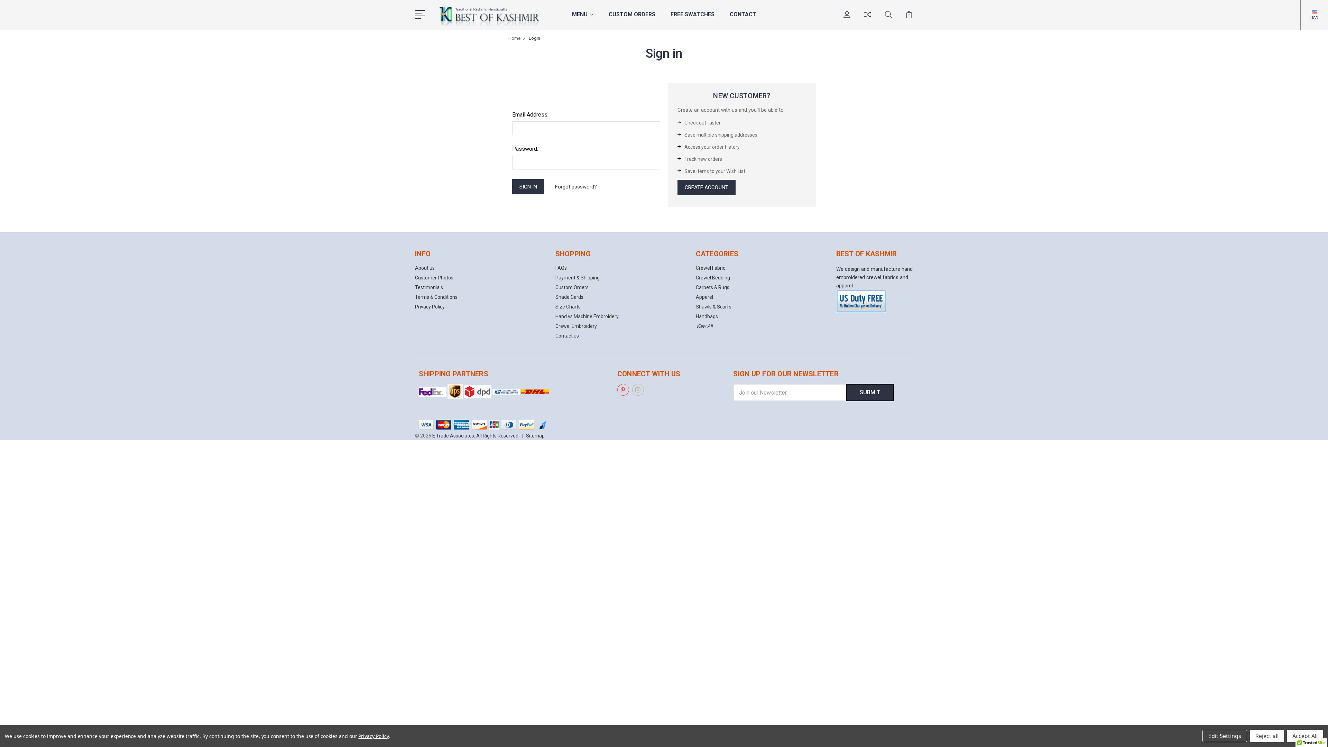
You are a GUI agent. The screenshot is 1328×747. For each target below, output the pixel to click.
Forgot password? (576, 187)
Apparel (704, 297)
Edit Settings (1224, 736)
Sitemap (535, 436)
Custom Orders (632, 14)
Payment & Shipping (577, 277)
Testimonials (429, 287)
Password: (525, 149)
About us (425, 268)
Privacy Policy (430, 307)
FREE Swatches (692, 14)
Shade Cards (569, 297)
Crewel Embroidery (576, 326)
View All (704, 326)
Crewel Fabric (710, 268)
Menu (580, 14)
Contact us (567, 336)
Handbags (707, 316)
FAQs (561, 268)
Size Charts (568, 307)
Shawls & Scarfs (713, 307)
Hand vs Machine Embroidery (587, 316)
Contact (743, 14)
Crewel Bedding (713, 277)
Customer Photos (434, 277)
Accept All (1305, 736)
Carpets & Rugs (712, 287)
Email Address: (530, 114)
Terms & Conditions (436, 297)
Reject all (1267, 736)
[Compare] (868, 19)
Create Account (706, 187)
